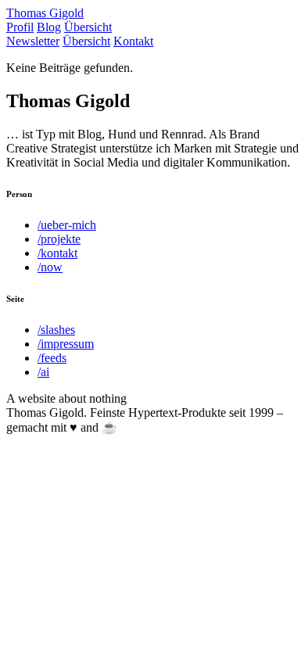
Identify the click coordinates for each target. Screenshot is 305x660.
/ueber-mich (67, 224)
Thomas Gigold (45, 13)
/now (50, 267)
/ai (43, 371)
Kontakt (133, 41)
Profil (20, 27)
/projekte (59, 239)
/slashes (56, 329)
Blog (49, 27)
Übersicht (88, 27)
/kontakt (57, 253)
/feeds (52, 357)
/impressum (66, 343)
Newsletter (32, 41)
